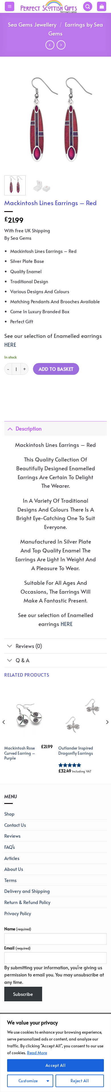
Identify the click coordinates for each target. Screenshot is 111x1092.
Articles (11, 858)
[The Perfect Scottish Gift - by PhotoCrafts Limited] (48, 6)
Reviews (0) (29, 646)
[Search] (87, 6)
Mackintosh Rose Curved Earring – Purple (19, 753)
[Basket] (101, 6)
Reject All (80, 1080)
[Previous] (13, 119)
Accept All (55, 1065)
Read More (37, 1052)
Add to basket (56, 369)
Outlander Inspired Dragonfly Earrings (75, 751)
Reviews (12, 836)
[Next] (97, 119)
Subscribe (23, 994)
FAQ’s (9, 847)
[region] (55, 1053)
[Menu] (9, 6)
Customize (28, 1080)
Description (29, 428)
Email (17, 948)
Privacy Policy (17, 913)
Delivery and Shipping (27, 891)
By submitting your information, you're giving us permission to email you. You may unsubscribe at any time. (54, 974)
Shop (9, 813)
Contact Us (15, 825)
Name (17, 929)
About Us (13, 869)
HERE (10, 344)
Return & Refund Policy (27, 902)
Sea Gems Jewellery (32, 24)
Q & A (22, 660)
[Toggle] (9, 428)
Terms (10, 880)
